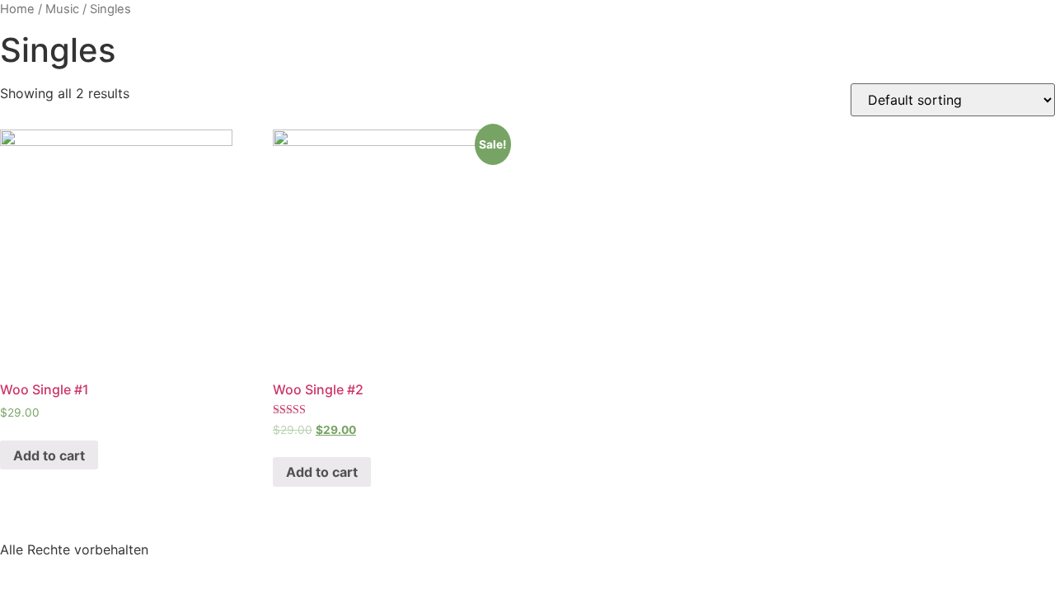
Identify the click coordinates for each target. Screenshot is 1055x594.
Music (62, 9)
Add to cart (49, 455)
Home (17, 9)
